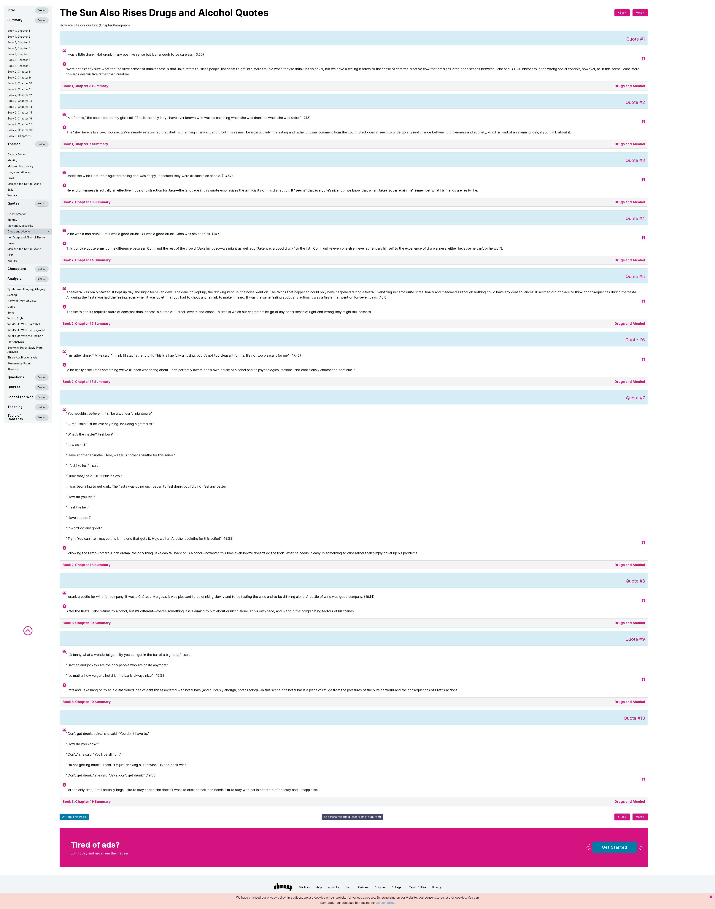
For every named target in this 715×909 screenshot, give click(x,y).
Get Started (614, 847)
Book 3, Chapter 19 (19, 136)
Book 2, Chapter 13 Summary (87, 202)
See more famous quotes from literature (351, 816)
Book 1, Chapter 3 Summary (85, 86)
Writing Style (15, 318)
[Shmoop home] (283, 887)
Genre (11, 306)
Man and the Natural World (24, 184)
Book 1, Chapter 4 (18, 48)
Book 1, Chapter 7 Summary (85, 144)
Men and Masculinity (20, 166)
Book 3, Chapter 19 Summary (87, 623)
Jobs (349, 887)
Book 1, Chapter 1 (18, 30)
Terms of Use (417, 887)
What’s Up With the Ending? (25, 336)
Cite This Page (75, 816)
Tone (10, 312)
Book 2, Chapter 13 (19, 101)
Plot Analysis (15, 342)
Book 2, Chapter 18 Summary (87, 565)
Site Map (304, 887)
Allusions (13, 369)
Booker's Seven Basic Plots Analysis (25, 349)
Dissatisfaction (16, 154)
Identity (12, 160)
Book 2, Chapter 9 (19, 77)
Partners (363, 887)
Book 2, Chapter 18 (19, 130)
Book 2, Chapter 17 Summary (86, 382)
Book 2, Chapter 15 (19, 112)
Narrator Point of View (21, 301)
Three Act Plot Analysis (22, 357)
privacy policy (385, 903)
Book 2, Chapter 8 (19, 71)
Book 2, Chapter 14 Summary (87, 260)
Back (622, 12)
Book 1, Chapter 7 (18, 66)
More (640, 12)
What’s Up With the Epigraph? (26, 330)
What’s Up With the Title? (23, 324)
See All (42, 10)
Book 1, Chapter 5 (18, 54)
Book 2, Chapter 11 (19, 89)
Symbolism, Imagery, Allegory (26, 289)
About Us (333, 887)
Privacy (436, 887)
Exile (10, 189)
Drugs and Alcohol (19, 172)
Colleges (397, 887)
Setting (12, 295)
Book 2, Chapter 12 (19, 95)
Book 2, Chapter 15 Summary (87, 324)
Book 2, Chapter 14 (19, 107)
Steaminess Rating (19, 363)
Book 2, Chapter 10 (19, 83)
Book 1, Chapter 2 (18, 36)
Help (319, 887)
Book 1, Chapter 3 (18, 42)
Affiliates (380, 887)
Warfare (12, 195)
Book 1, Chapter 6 (18, 60)
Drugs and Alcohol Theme (29, 237)
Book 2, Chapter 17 (19, 124)
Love (10, 178)
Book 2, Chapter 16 (19, 118)
